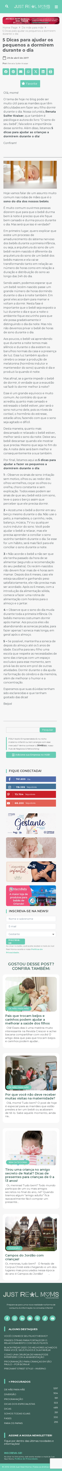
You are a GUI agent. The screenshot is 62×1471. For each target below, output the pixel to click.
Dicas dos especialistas (31, 1403)
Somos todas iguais (31, 1413)
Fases (31, 1418)
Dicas (31, 1408)
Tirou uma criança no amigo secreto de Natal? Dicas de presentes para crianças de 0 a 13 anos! (29, 1175)
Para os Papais (31, 1422)
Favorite (31, 83)
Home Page (10, 27)
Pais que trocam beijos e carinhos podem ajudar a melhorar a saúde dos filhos (27, 1019)
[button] (6, 71)
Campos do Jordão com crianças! (24, 1257)
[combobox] (23, 730)
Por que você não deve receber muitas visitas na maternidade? (30, 1096)
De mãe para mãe (32, 27)
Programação (31, 1398)
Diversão (31, 1394)
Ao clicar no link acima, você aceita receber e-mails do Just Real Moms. (29, 1458)
